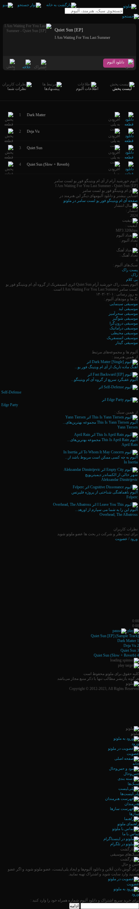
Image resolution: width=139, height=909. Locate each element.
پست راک (130, 270)
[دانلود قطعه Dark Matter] (129, 124)
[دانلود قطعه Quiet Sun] (129, 157)
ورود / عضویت (126, 539)
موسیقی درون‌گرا (124, 323)
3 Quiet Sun (130, 650)
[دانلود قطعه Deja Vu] (129, 141)
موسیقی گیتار (126, 342)
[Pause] (119, 630)
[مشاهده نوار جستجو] (29, 5)
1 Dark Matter (128, 640)
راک (134, 274)
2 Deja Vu (131, 645)
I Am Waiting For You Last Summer (82, 37)
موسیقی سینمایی (124, 304)
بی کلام (132, 279)
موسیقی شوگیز (125, 318)
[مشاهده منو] (8, 5)
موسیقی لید (128, 308)
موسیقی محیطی (124, 333)
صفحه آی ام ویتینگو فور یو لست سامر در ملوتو (100, 200)
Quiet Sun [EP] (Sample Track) (115, 636)
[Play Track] (133, 630)
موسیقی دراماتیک (124, 328)
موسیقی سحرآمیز (123, 313)
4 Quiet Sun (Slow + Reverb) (116, 655)
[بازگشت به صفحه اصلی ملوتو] (61, 5)
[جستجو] (130, 16)
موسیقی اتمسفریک (122, 338)
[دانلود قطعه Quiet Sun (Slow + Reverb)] (129, 174)
